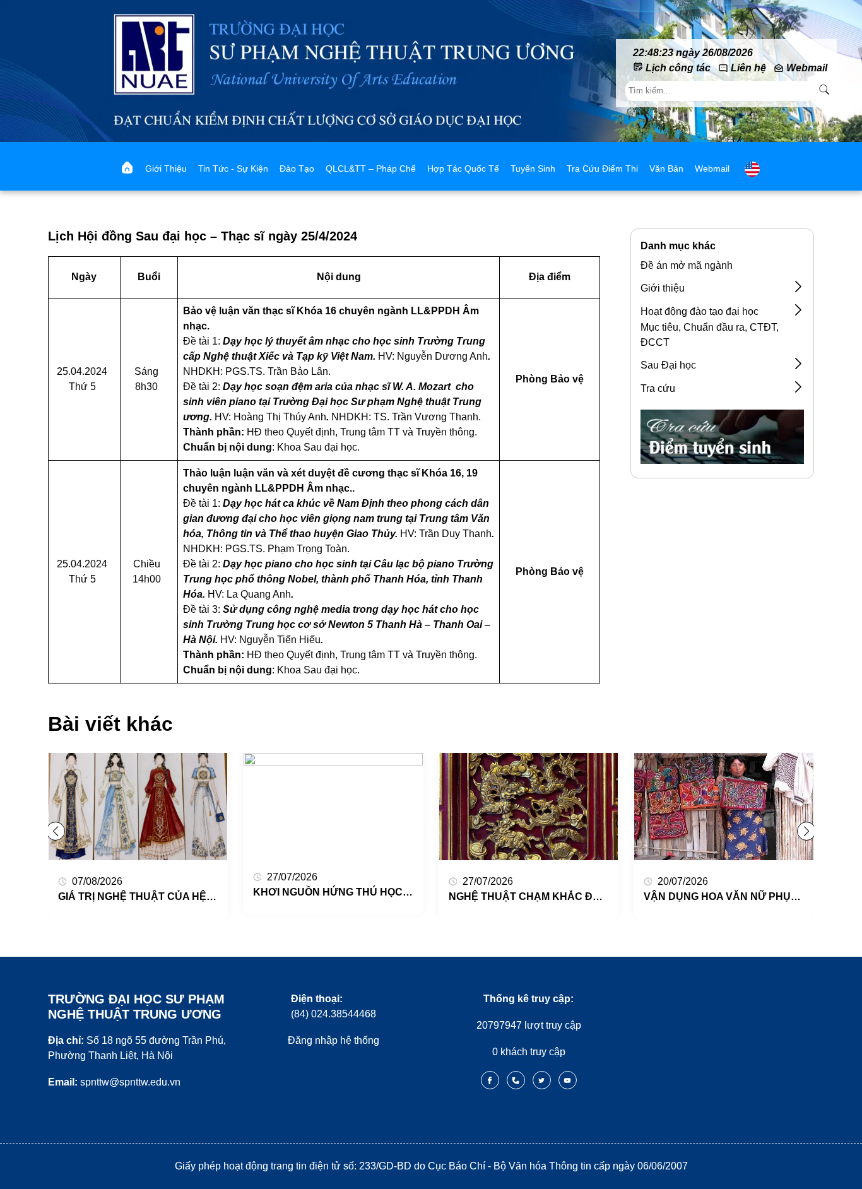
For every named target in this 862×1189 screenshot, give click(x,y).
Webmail (806, 67)
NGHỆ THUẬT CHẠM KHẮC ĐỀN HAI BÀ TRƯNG (567, 896)
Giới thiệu (166, 168)
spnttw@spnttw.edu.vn (114, 1082)
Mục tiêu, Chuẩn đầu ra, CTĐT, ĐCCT (710, 335)
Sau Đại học (668, 365)
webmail (712, 168)
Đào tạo (297, 168)
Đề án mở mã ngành (687, 265)
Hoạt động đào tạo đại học (700, 311)
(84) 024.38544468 (333, 1006)
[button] (806, 831)
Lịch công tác (678, 67)
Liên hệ (748, 67)
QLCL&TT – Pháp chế (371, 168)
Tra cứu (658, 388)
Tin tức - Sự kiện (233, 168)
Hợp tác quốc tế (463, 168)
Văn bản (666, 168)
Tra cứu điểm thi (602, 168)
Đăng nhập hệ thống (333, 1040)
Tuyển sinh (533, 168)
